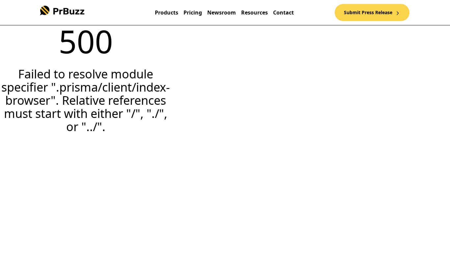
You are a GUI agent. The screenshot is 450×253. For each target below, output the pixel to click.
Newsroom (221, 12)
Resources (254, 12)
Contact (283, 12)
